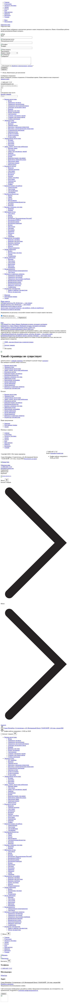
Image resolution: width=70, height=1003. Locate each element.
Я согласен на (18, 66)
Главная (6, 2)
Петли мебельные (9, 383)
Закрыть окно (5, 79)
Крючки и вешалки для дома (13, 377)
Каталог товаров (6, 94)
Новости (7, 13)
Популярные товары (10, 296)
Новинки (7, 295)
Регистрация (8, 21)
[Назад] (1, 734)
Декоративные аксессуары (12, 368)
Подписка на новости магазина (10, 309)
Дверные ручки (9, 367)
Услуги (6, 9)
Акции (6, 7)
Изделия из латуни (10, 372)
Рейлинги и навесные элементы (14, 386)
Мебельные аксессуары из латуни (11, 306)
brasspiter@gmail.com (56, 453)
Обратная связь (5, 24)
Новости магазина (8, 316)
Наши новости (5, 301)
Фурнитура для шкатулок (12, 388)
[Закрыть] (7, 480)
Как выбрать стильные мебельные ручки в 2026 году (17, 329)
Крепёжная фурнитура (11, 375)
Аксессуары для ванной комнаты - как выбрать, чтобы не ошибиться (22, 308)
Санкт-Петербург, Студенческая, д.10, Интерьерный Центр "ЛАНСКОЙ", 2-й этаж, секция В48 (33, 728)
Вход (5, 20)
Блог (5, 10)
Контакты (7, 15)
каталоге (45, 360)
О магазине (7, 4)
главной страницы (17, 360)
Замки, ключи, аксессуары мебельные (16, 370)
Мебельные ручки (10, 378)
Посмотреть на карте (30, 459)
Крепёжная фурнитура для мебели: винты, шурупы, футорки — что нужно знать (26, 335)
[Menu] (1, 475)
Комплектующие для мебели (13, 373)
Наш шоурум (8, 12)
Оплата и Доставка (10, 5)
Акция (6, 298)
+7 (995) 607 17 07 (6, 467)
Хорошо (3, 993)
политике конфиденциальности (28, 990)
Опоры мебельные (10, 382)
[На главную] (6, 477)
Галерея (6, 17)
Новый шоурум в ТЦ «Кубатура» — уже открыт (16, 304)
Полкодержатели (9, 385)
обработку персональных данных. (22, 66)
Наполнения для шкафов (12, 380)
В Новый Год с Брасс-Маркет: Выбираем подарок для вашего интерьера (23, 326)
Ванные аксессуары (10, 365)
